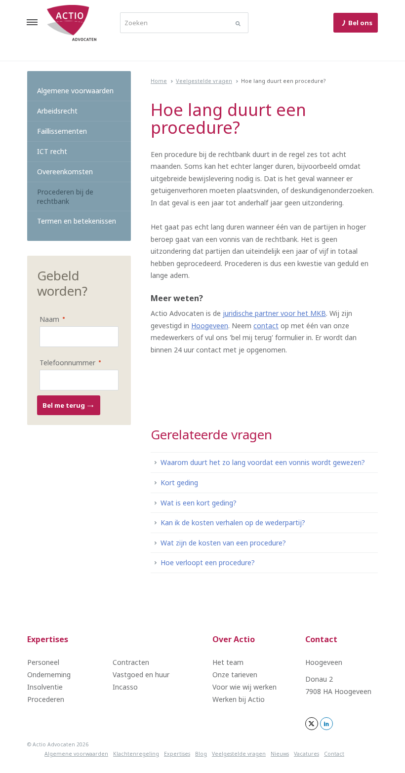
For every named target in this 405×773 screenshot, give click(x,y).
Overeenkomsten (65, 171)
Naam (45, 318)
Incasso (125, 687)
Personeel (43, 662)
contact (266, 325)
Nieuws (280, 753)
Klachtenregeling (136, 753)
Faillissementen (62, 131)
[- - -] (32, 22)
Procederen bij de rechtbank (65, 196)
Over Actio (233, 639)
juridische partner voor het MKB (274, 313)
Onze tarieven (234, 674)
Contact (321, 639)
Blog (201, 753)
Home (159, 80)
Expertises (47, 639)
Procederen (45, 699)
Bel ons (360, 22)
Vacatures (306, 753)
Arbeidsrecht (57, 111)
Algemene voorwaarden (75, 90)
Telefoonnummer (63, 362)
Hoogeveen (209, 325)
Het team (227, 662)
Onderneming (49, 674)
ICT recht (52, 151)
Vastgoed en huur (141, 674)
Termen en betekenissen (76, 221)
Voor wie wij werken (244, 687)
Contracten (131, 662)
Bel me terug (64, 405)
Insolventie (45, 687)
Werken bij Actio (238, 699)
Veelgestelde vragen (204, 80)
